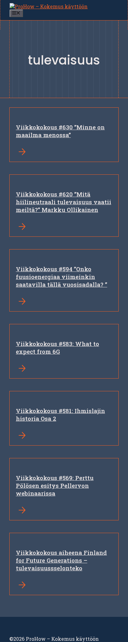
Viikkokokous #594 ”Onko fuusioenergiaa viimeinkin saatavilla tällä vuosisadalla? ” (61, 276)
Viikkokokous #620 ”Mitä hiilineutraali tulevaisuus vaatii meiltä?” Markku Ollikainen (63, 201)
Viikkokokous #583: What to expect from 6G (57, 347)
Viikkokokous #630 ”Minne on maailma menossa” (60, 131)
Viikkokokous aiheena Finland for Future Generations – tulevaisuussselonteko (61, 560)
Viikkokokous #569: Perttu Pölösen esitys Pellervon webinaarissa (55, 485)
